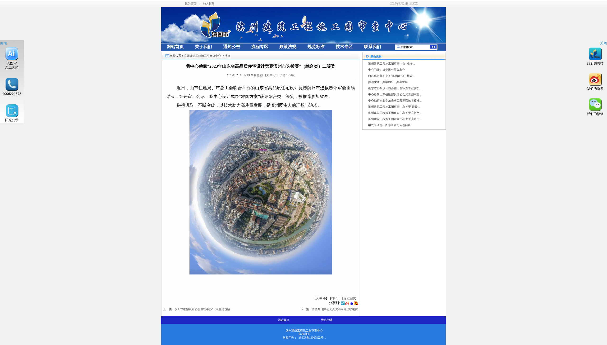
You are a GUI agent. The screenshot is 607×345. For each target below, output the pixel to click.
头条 (228, 56)
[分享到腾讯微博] (343, 304)
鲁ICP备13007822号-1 (312, 337)
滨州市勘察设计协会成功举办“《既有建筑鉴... (203, 309)
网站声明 (326, 320)
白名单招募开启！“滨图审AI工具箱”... (392, 76)
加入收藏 (208, 3)
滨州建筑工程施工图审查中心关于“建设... (394, 106)
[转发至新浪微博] (347, 304)
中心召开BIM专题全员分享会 (386, 69)
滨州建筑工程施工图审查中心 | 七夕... (391, 63)
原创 (260, 75)
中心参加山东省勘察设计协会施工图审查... (395, 94)
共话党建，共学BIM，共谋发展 (388, 82)
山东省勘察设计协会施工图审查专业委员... (395, 88)
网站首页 (283, 320)
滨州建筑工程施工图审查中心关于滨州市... (395, 113)
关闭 (3, 43)
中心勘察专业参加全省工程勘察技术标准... (395, 100)
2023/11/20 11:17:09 (238, 75)
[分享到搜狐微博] (356, 304)
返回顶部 (349, 298)
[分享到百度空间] (351, 304)
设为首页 (190, 3)
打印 (334, 298)
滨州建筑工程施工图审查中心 (202, 56)
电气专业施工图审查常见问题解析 (389, 125)
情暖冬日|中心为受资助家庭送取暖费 (335, 309)
